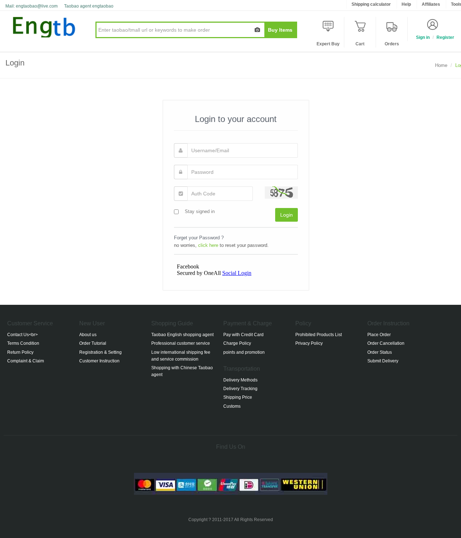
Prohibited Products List (318, 334)
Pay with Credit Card (243, 334)
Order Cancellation (385, 343)
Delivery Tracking (240, 388)
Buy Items (280, 30)
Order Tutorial (92, 343)
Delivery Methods (240, 380)
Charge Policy (237, 343)
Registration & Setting (100, 352)
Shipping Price (237, 397)
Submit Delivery (382, 360)
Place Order (379, 334)
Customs (232, 406)
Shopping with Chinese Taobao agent (182, 371)
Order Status (379, 352)
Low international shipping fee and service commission (180, 356)
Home (441, 65)
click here (208, 245)
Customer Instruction (99, 360)
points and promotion (244, 352)
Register (445, 37)
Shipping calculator (371, 4)
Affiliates (431, 4)
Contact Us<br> (22, 334)
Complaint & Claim (25, 360)
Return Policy (20, 352)
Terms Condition (23, 343)
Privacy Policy (309, 343)
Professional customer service (180, 343)
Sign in (423, 37)
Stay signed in (200, 211)
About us (88, 334)
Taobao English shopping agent (182, 334)
